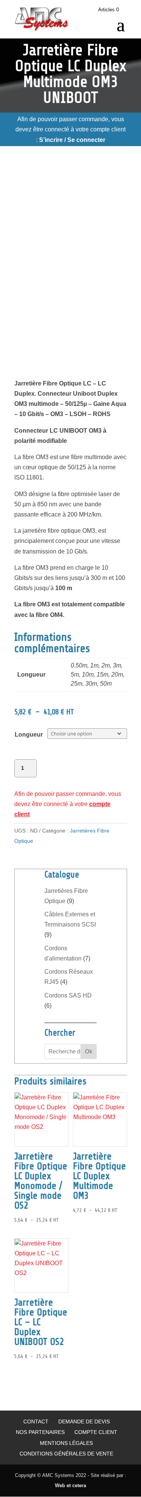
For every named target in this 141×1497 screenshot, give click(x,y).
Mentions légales (66, 1443)
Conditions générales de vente (66, 1454)
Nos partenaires (40, 1432)
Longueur (29, 734)
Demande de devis (84, 1421)
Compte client (95, 1432)
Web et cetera (70, 1485)
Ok (88, 1051)
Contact (36, 1421)
